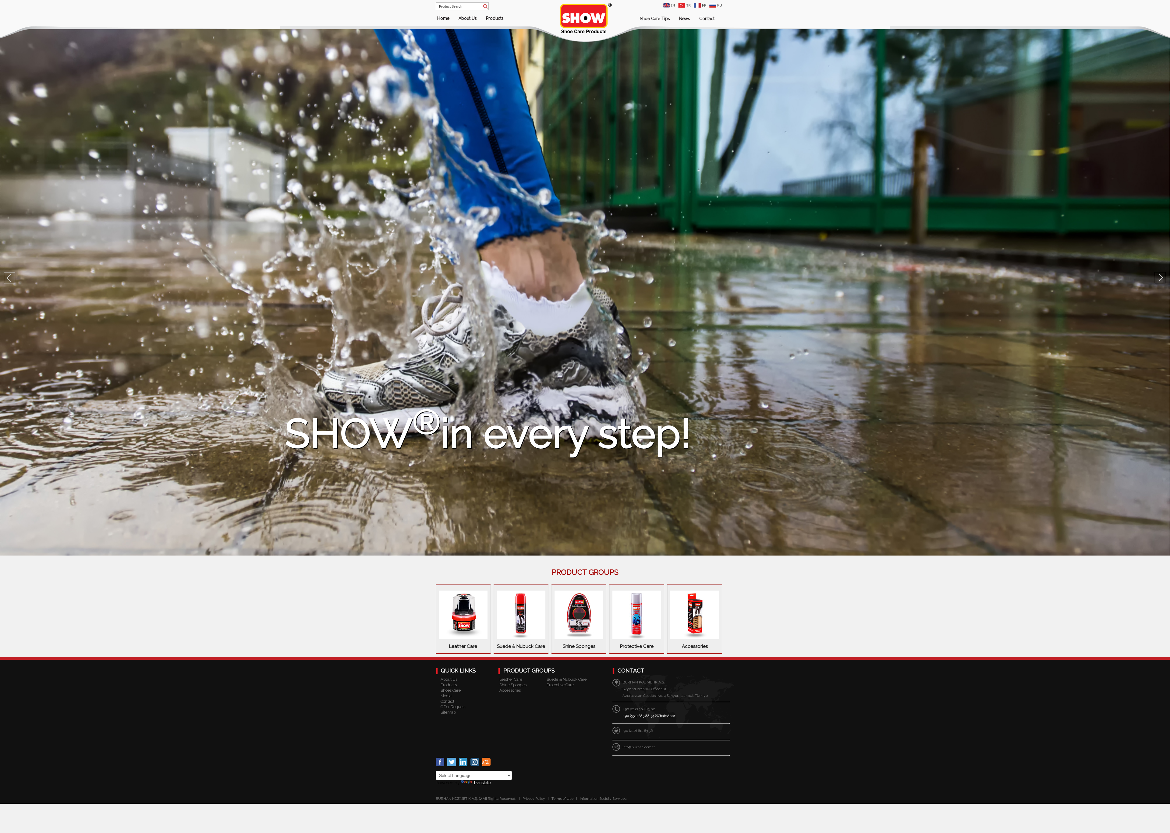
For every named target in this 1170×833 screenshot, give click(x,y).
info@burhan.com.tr (638, 747)
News (684, 18)
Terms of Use (562, 798)
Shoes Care (451, 690)
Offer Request (453, 706)
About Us (468, 18)
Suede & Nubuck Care (567, 679)
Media (446, 696)
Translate (482, 782)
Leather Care (510, 679)
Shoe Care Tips (655, 18)
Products (495, 18)
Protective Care (560, 685)
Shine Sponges (512, 685)
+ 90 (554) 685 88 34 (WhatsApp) (648, 716)
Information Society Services (603, 798)
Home (443, 18)
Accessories (510, 690)
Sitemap (448, 712)
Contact (706, 18)
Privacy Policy (534, 798)
